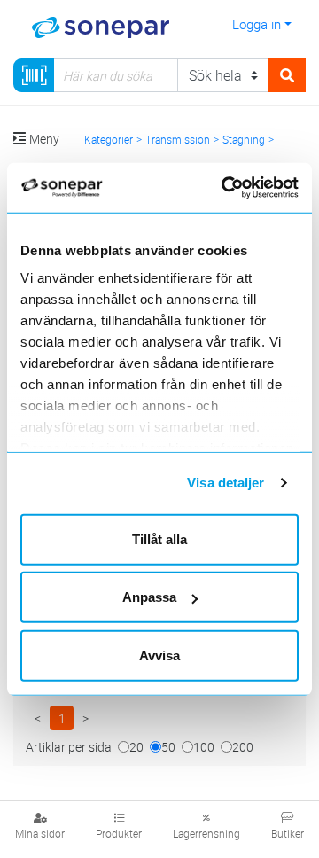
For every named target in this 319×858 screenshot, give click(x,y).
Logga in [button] (256, 24)
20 (136, 746)
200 (242, 746)
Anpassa (149, 596)
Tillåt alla (159, 538)
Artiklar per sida (69, 746)
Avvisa (159, 654)
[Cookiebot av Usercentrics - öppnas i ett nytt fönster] (245, 187)
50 (168, 746)
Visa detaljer (225, 482)
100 (203, 746)
